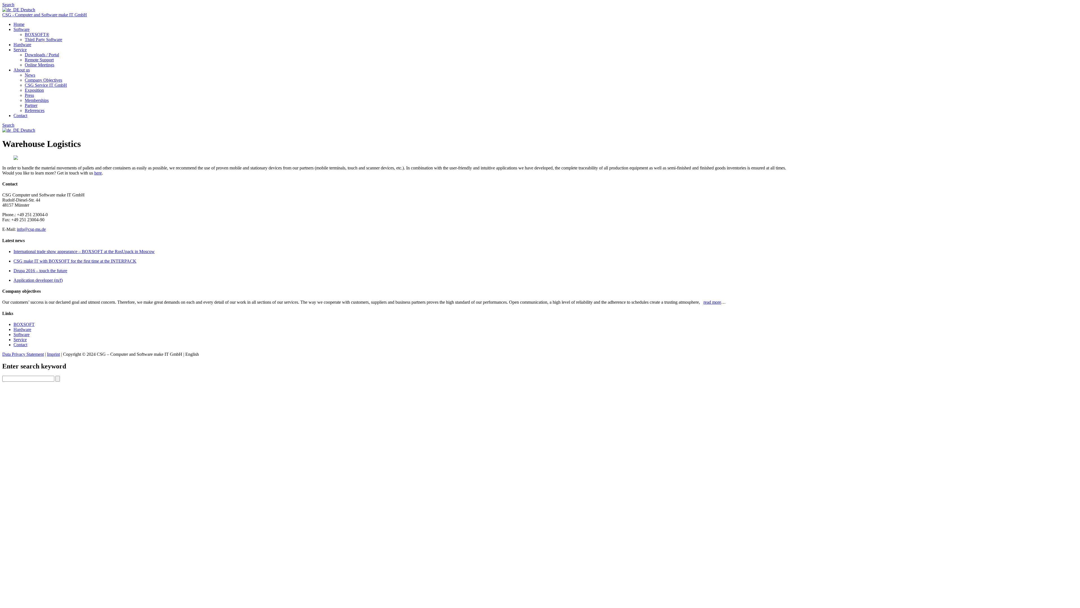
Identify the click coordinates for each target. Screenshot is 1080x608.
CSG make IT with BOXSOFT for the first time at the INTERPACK (75, 261)
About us (22, 70)
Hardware (22, 44)
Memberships (37, 100)
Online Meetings (39, 64)
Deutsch (27, 9)
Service (20, 49)
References (34, 110)
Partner (31, 105)
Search (8, 4)
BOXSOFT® (37, 34)
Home (19, 24)
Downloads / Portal (42, 54)
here (98, 173)
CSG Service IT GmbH (46, 85)
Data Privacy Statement (23, 354)
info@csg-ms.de (31, 229)
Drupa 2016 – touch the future (40, 270)
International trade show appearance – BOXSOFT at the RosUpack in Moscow (84, 251)
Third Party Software (43, 39)
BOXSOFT (24, 324)
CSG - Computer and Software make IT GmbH (44, 14)
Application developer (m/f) (38, 280)
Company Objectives (43, 80)
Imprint (53, 354)
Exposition (34, 90)
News (30, 75)
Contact (20, 115)
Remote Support (39, 59)
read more (712, 302)
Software (22, 29)
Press (29, 95)
